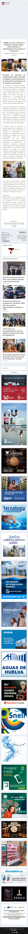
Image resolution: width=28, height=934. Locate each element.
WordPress (14, 930)
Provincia (14, 55)
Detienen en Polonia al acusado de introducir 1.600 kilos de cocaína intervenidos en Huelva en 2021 (14, 305)
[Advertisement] (14, 22)
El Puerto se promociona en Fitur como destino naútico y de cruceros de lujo (13, 279)
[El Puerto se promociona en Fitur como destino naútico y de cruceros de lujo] (14, 268)
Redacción (14, 53)
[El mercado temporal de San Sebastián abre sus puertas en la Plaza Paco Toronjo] (14, 345)
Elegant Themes (13, 928)
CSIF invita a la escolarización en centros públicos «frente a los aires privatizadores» (13, 332)
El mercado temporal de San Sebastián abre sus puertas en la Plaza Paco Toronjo (14, 357)
